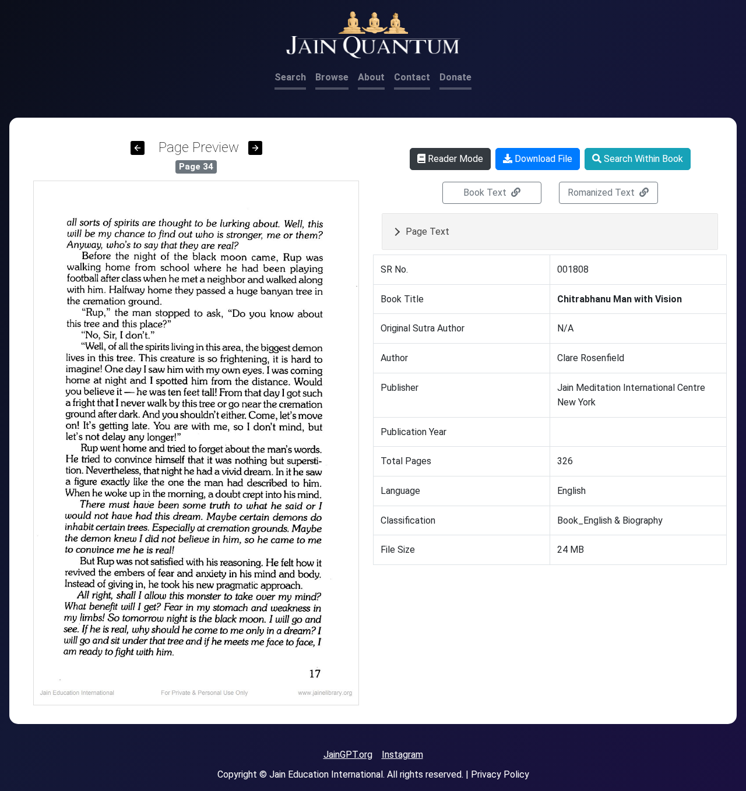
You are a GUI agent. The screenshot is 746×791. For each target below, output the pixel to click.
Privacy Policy (500, 774)
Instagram (402, 754)
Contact (412, 77)
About (371, 77)
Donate (455, 77)
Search (290, 77)
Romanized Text (602, 192)
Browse (332, 77)
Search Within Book (642, 158)
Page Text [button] (427, 231)
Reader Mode (454, 158)
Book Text (486, 192)
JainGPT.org (347, 754)
